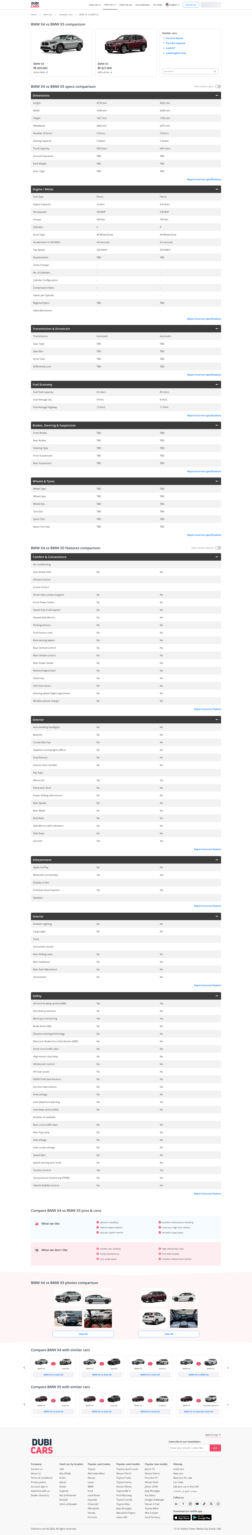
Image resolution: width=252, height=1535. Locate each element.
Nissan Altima (123, 1486)
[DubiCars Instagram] (190, 1503)
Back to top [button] (211, 1434)
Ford (90, 1491)
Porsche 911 (151, 1477)
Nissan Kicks (151, 1482)
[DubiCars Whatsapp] (218, 1503)
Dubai (62, 1486)
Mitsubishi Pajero (125, 1512)
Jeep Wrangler (124, 1508)
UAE (61, 1469)
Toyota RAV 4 (123, 1491)
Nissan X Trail (152, 1504)
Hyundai (92, 1499)
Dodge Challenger (154, 1499)
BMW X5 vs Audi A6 (53, 1411)
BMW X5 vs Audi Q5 (102, 1411)
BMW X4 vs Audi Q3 (53, 1374)
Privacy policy (38, 1482)
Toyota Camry (124, 1482)
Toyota (91, 1469)
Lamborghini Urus (176, 53)
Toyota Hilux (123, 1504)
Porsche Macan (174, 38)
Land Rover (94, 1495)
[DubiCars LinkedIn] (176, 1503)
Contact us (37, 1469)
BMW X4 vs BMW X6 (199, 1374)
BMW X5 (103, 63)
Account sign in (39, 1486)
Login (211, 4)
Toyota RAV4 (151, 1508)
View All (83, 1334)
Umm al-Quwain (68, 1504)
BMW (90, 1486)
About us (36, 1473)
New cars (178, 1473)
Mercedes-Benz (96, 1473)
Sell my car (191, 4)
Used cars (178, 1469)
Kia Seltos (150, 1495)
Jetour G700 (151, 1486)
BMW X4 (38, 63)
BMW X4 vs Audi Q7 (150, 1374)
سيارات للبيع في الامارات (185, 1491)
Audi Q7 (170, 48)
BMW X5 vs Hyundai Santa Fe (198, 1411)
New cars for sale (182, 1477)
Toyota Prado (123, 1477)
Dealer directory (40, 1495)
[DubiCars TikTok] (204, 1503)
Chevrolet (93, 1504)
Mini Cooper (151, 1512)
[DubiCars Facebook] (183, 1503)
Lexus (91, 1482)
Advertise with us (40, 1491)
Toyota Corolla (124, 1499)
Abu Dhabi (65, 1473)
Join (215, 1448)
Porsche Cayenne (175, 43)
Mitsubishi (93, 1508)
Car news (178, 1482)
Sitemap (177, 1464)
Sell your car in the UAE (186, 1486)
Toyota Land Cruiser (127, 1469)
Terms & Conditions (42, 1477)
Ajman (62, 1482)
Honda (91, 1512)
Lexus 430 (121, 1517)
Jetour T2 (150, 1469)
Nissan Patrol (123, 1473)
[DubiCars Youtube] (197, 1503)
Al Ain (62, 1477)
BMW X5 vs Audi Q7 (150, 1411)
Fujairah (63, 1491)
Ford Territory (152, 1517)
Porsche (92, 1517)
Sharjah (63, 1499)
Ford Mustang (124, 1495)
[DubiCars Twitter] (211, 1503)
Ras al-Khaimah (67, 1495)
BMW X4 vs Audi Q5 (102, 1374)
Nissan (91, 1477)
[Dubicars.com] (42, 1446)
